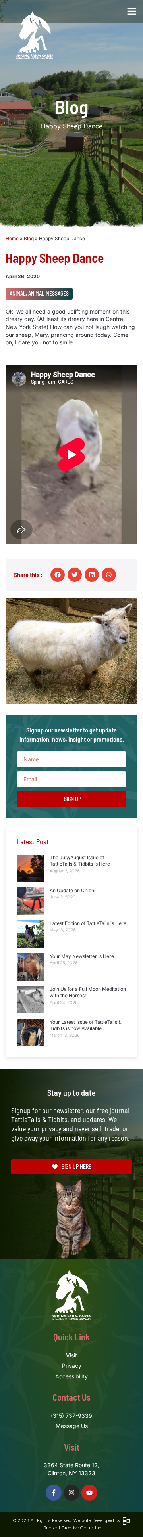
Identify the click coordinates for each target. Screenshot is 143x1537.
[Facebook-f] (54, 1493)
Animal (18, 293)
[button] (131, 11)
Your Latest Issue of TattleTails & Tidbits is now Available (86, 1025)
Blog (29, 238)
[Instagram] (71, 1493)
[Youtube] (89, 1493)
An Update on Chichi (72, 890)
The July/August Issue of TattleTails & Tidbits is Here (80, 861)
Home (12, 238)
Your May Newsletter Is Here (82, 956)
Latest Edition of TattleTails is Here (88, 923)
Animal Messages (48, 293)
